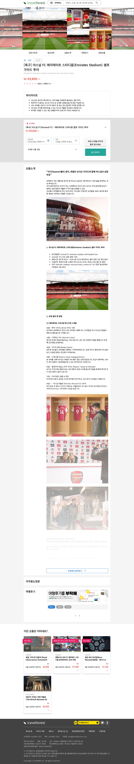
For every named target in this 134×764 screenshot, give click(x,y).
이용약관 (102, 731)
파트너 (51, 731)
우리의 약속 (40, 731)
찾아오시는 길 (63, 731)
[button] (53, 149)
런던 (29, 60)
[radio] (25, 83)
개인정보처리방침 (78, 731)
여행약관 (92, 731)
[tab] (33, 53)
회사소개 (29, 731)
